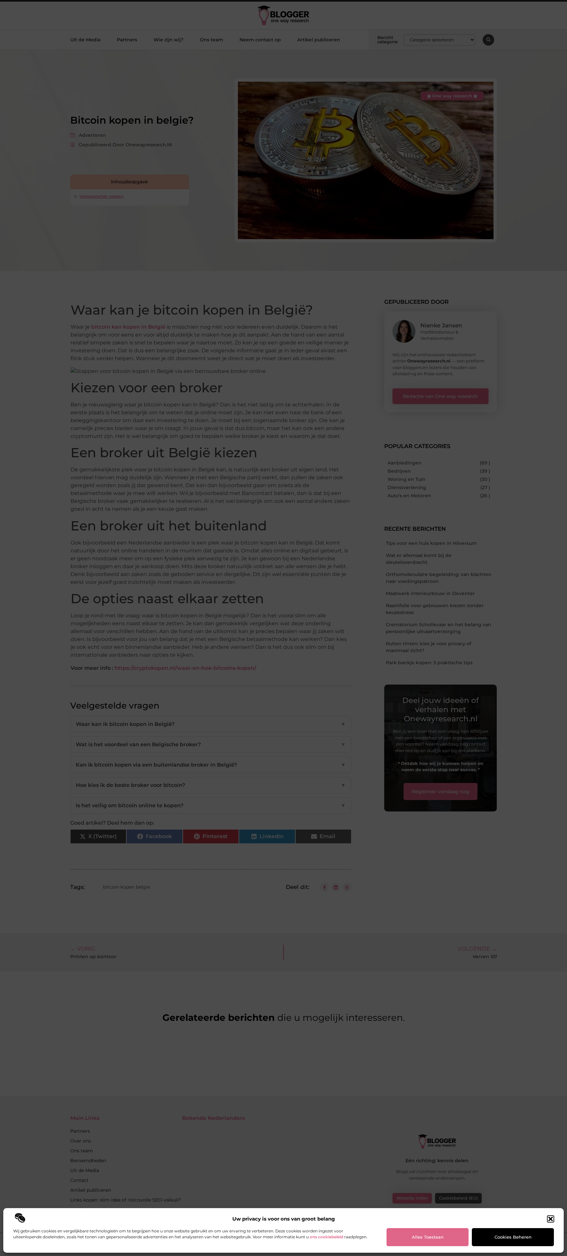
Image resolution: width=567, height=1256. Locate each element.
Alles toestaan (428, 1237)
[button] (550, 1219)
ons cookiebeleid (326, 1236)
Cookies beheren (513, 1237)
